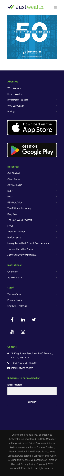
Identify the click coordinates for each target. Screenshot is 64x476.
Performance (14, 237)
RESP (10, 190)
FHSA (10, 196)
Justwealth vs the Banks (20, 249)
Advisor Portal (14, 277)
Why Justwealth (15, 105)
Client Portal (13, 179)
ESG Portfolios (14, 202)
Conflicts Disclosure (17, 306)
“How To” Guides (16, 231)
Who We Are (14, 88)
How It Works (14, 94)
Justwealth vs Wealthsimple (22, 254)
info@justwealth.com (22, 367)
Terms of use (14, 294)
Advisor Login (14, 184)
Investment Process (17, 99)
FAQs (10, 225)
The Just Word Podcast (19, 219)
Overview (12, 271)
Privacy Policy (14, 300)
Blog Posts (12, 214)
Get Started (13, 173)
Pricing (11, 111)
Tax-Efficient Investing (19, 208)
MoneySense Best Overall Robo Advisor (28, 243)
